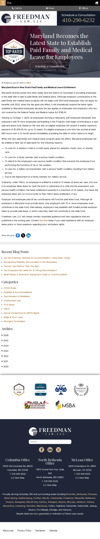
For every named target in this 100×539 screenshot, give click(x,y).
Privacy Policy (24, 530)
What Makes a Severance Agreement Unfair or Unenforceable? (35, 274)
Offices (85, 8)
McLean (71, 502)
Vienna (90, 502)
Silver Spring (10, 498)
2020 (5, 366)
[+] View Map (17, 477)
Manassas (42, 506)
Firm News (9, 304)
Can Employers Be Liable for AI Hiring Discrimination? (30, 270)
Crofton (37, 498)
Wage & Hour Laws (13, 317)
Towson (9, 502)
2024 (5, 345)
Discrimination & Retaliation (17, 296)
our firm (43, 220)
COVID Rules (10, 288)
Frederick (68, 498)
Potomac (92, 494)
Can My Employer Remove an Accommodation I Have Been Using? (37, 258)
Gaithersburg (25, 498)
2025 (5, 340)
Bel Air (46, 498)
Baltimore (90, 498)
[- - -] (3, 3)
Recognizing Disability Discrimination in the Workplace (30, 262)
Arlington (52, 502)
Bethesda (81, 494)
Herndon (30, 506)
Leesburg (20, 506)
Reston (62, 502)
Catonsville (56, 498)
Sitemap (53, 530)
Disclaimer (40, 530)
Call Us (18, 8)
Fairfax (42, 502)
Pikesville (79, 498)
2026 (5, 335)
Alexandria (8, 506)
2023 (5, 351)
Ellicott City (32, 502)
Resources (8, 530)
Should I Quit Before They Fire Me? (21, 266)
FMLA (28, 83)
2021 (5, 361)
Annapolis (20, 502)
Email (51, 8)
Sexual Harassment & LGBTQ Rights (21, 313)
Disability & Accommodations (18, 292)
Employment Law (12, 300)
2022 (5, 356)
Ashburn (81, 502)
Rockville (70, 494)
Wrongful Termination (14, 321)
